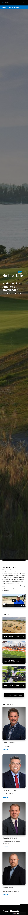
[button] (23, 3)
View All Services (14, 695)
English (17, 913)
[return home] (5, 2)
